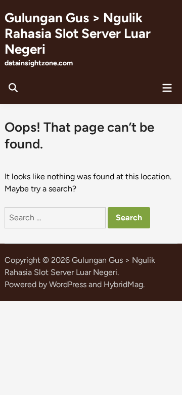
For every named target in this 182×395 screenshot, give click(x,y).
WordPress (67, 284)
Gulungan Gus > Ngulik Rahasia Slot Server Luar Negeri (78, 33)
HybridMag (123, 284)
